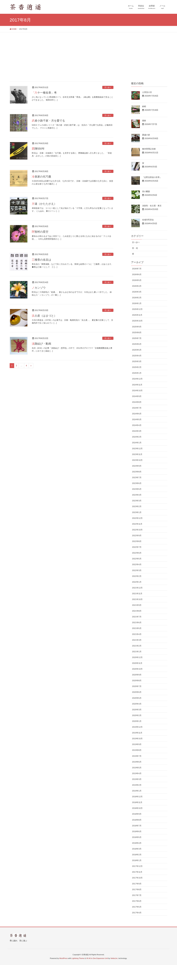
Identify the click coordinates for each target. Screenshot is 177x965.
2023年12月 (137, 448)
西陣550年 (38, 148)
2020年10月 (137, 669)
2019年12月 (137, 727)
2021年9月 (136, 605)
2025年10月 (137, 321)
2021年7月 (136, 617)
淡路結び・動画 (41, 343)
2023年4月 (136, 495)
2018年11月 (137, 802)
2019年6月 (136, 762)
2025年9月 (136, 327)
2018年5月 (136, 837)
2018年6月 (136, 831)
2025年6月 (136, 344)
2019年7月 (136, 756)
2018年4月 (136, 843)
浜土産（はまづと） (44, 315)
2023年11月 (137, 454)
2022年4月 (136, 564)
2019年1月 (136, 791)
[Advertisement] (88, 53)
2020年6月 (136, 692)
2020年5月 (136, 698)
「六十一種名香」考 (44, 92)
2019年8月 (136, 750)
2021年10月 (137, 599)
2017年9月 (136, 884)
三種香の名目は (41, 259)
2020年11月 (137, 663)
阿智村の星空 (40, 231)
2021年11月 (137, 593)
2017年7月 (136, 895)
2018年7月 (136, 826)
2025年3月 (136, 361)
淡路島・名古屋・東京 (152, 206)
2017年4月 (136, 913)
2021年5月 (136, 628)
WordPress (63, 958)
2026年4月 (136, 286)
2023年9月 (136, 466)
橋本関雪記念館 (149, 149)
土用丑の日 (147, 92)
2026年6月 (136, 274)
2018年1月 (136, 860)
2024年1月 (136, 442)
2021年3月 (136, 640)
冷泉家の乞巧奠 (41, 176)
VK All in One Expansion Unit (97, 958)
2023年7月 (136, 477)
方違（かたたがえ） (44, 203)
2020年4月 (136, 704)
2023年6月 (136, 483)
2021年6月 (136, 622)
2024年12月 (137, 379)
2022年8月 (136, 541)
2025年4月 (136, 356)
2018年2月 (136, 854)
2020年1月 (136, 721)
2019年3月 (136, 779)
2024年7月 (136, 408)
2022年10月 (137, 530)
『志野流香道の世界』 (152, 177)
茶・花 (135, 248)
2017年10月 (137, 878)
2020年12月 (137, 657)
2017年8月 (136, 889)
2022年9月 (136, 535)
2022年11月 (137, 524)
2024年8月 (136, 402)
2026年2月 (136, 297)
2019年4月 (136, 773)
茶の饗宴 (146, 191)
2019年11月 (137, 733)
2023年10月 (137, 460)
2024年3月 (136, 431)
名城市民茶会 (148, 220)
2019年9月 (136, 744)
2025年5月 (136, 350)
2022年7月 (136, 547)
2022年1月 (136, 582)
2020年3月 (136, 709)
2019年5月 (136, 768)
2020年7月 (136, 686)
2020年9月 (136, 675)
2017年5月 (136, 907)
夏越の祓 (146, 135)
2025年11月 (137, 315)
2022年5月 (136, 559)
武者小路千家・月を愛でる (48, 120)
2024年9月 (136, 396)
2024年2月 (136, 437)
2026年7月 (136, 269)
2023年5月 (136, 489)
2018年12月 (137, 796)
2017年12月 (137, 866)
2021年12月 (137, 588)
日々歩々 (108, 87)
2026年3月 (136, 292)
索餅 (144, 121)
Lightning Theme (77, 958)
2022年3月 (136, 570)
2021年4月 (136, 634)
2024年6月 (136, 414)
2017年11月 (137, 872)
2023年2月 (136, 506)
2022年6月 (136, 553)
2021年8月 (136, 611)
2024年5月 (136, 419)
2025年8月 (136, 332)
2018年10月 (137, 808)
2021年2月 (136, 646)
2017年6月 (136, 901)
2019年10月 (137, 738)
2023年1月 (136, 512)
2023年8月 (136, 472)
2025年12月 (137, 309)
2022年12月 (137, 518)
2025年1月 (136, 373)
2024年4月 (136, 425)
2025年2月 (136, 367)
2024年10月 (137, 390)
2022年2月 (136, 576)
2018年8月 (136, 820)
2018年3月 (136, 849)
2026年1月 (136, 303)
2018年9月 (136, 814)
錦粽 (144, 106)
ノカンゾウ (39, 287)
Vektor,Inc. (114, 958)
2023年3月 (136, 501)
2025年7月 (136, 338)
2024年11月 (137, 385)
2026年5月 (136, 280)
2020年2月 (136, 715)
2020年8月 (136, 680)
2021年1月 (136, 651)
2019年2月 (136, 785)
